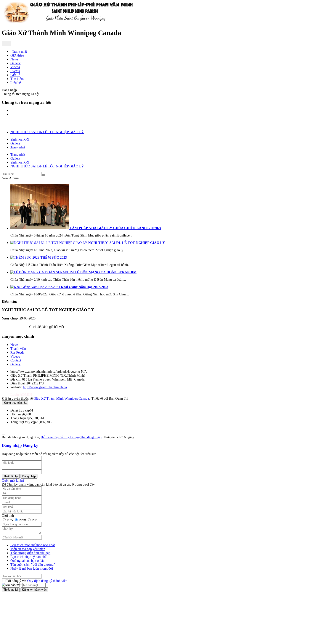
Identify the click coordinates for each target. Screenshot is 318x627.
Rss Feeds (17, 352)
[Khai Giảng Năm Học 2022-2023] (35, 287)
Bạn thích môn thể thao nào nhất (32, 545)
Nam (22, 520)
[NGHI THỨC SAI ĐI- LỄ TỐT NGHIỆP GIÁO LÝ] (49, 243)
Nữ (34, 520)
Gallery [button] (15, 63)
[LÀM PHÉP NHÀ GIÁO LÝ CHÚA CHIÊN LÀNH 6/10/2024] (40, 228)
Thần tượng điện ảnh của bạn (30, 553)
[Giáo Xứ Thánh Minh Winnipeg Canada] (68, 22)
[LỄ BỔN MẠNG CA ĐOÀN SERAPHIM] (42, 272)
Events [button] (15, 71)
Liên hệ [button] (15, 82)
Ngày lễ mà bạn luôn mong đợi (31, 568)
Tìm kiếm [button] (17, 79)
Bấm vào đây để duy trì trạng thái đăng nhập (71, 437)
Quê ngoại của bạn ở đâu (27, 560)
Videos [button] (15, 67)
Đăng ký (30, 445)
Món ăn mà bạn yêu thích (27, 549)
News (14, 345)
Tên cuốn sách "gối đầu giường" (32, 564)
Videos (15, 356)
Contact (15, 360)
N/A (10, 520)
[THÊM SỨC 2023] (25, 257)
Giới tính (8, 515)
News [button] (14, 59)
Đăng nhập (12, 445)
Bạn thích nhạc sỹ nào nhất (28, 557)
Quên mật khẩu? (13, 480)
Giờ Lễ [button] (15, 75)
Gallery (15, 364)
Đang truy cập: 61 (15, 402)
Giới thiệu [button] (17, 55)
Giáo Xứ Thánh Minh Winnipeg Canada (61, 398)
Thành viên (18, 348)
